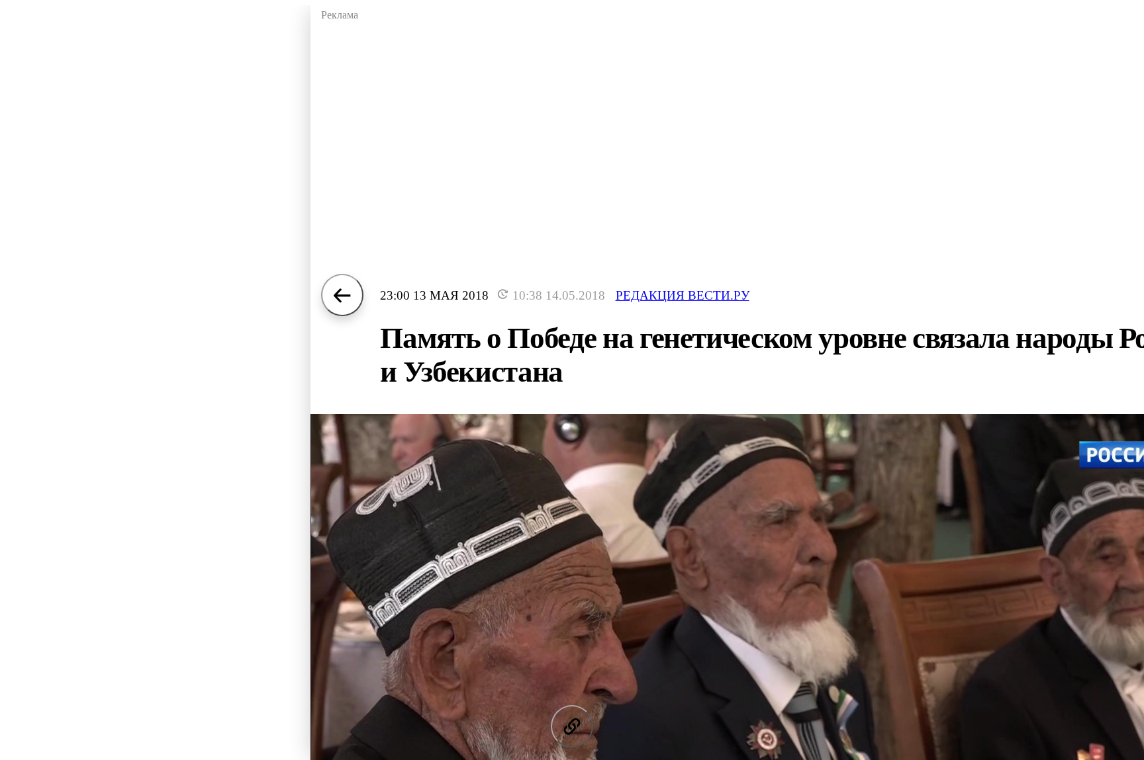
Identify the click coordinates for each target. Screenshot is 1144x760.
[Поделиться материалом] (572, 726)
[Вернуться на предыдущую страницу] (342, 295)
